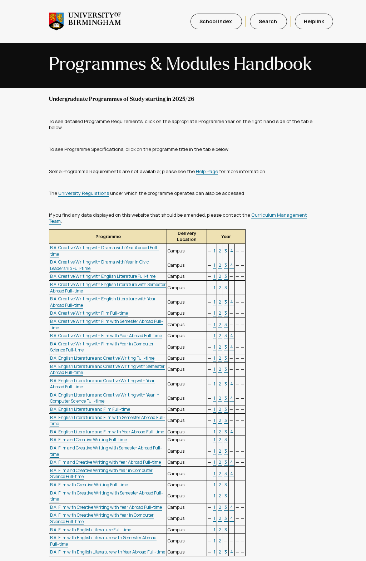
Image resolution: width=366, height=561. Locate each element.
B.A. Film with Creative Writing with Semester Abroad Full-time (106, 496)
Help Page (207, 171)
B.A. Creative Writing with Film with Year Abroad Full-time (106, 336)
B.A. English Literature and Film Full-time (90, 409)
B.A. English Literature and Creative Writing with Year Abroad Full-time (102, 384)
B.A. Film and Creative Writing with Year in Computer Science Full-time (101, 473)
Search (268, 21)
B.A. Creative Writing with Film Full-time (89, 313)
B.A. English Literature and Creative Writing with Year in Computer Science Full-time (104, 398)
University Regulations (83, 193)
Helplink (314, 21)
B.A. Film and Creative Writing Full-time (88, 440)
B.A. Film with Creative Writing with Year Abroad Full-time (106, 507)
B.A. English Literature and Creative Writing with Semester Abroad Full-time (107, 369)
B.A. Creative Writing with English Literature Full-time (102, 276)
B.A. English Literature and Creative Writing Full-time (102, 358)
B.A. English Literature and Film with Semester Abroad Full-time (107, 420)
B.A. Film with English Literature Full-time (90, 530)
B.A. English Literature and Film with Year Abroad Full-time (107, 432)
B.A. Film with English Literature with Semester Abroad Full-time (103, 541)
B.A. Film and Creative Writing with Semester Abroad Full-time (106, 451)
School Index (216, 21)
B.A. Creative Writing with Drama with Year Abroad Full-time (104, 251)
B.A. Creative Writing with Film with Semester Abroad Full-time (106, 324)
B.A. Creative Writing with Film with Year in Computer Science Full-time (102, 347)
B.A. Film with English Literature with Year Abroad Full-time (107, 552)
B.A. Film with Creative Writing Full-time (89, 485)
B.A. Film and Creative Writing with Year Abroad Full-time (105, 462)
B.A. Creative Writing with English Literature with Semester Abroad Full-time (108, 287)
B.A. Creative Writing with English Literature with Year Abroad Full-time (103, 302)
